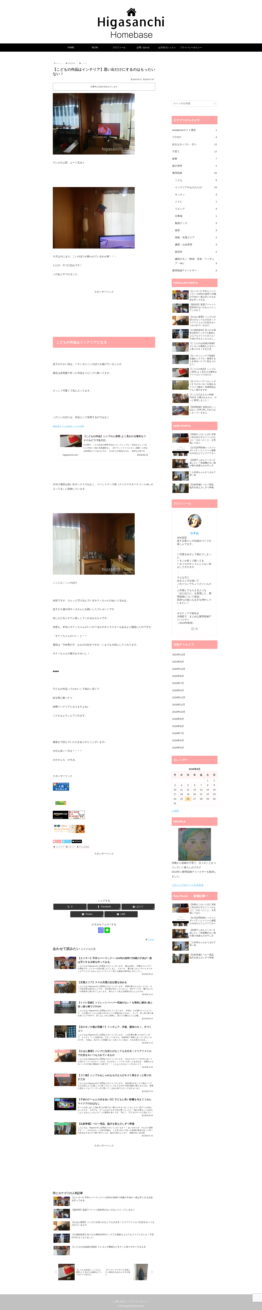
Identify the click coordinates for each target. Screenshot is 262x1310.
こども (58, 841)
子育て (67, 841)
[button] (214, 103)
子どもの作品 (84, 847)
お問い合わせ (120, 1301)
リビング (71, 847)
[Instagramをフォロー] (101, 930)
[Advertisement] (104, 313)
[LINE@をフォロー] (107, 930)
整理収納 (78, 841)
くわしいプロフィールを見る (188, 885)
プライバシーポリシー (138, 1301)
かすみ (194, 532)
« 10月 (175, 810)
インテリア (60, 847)
